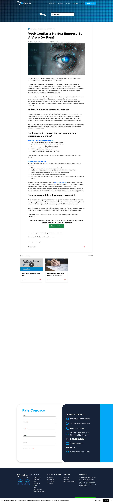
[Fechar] (111, 500)
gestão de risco (40, 233)
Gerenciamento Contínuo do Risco (37, 236)
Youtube (50, 483)
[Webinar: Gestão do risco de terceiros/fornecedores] (31, 265)
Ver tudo (90, 255)
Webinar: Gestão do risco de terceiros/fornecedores (31, 274)
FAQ (35, 487)
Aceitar (106, 500)
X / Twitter (50, 481)
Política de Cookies (69, 481)
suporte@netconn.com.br (80, 452)
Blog (35, 485)
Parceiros (37, 483)
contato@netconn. (85, 477)
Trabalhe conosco (77, 443)
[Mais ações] (84, 29)
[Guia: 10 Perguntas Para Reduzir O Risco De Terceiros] (56, 265)
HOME (36, 474)
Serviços (36, 481)
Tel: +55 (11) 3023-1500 (86, 480)
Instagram (50, 479)
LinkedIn (50, 478)
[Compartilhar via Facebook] (29, 242)
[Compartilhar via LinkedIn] (36, 242)
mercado (31, 233)
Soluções (37, 479)
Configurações (97, 500)
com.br (93, 477)
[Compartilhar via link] (40, 242)
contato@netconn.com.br (80, 419)
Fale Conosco (38, 489)
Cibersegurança (52, 236)
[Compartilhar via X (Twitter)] (32, 242)
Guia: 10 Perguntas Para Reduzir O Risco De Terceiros (55, 274)
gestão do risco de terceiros (54, 233)
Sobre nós (37, 478)
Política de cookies (64, 500)
